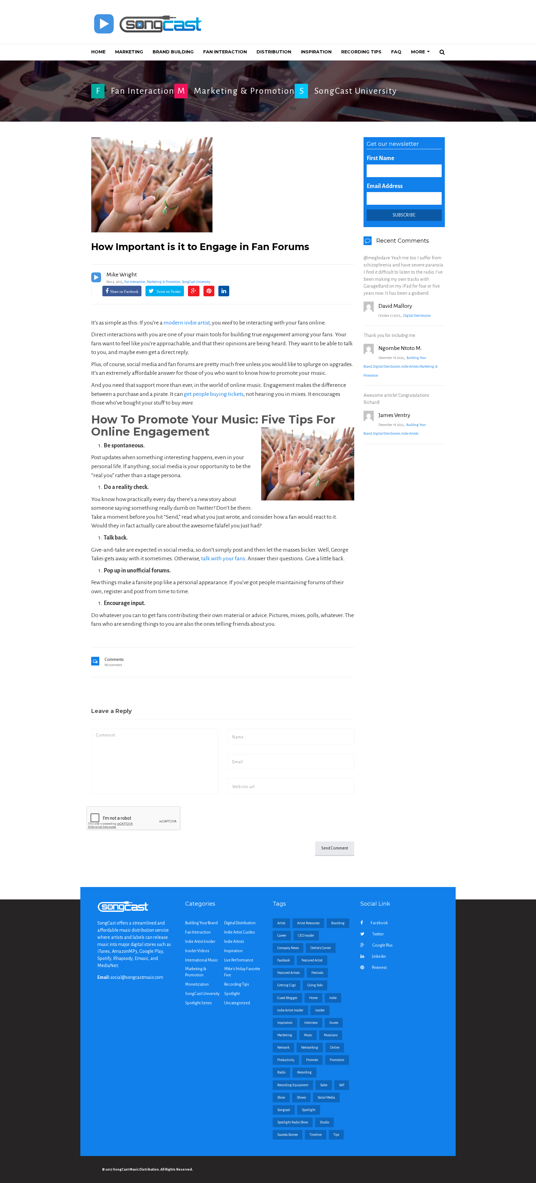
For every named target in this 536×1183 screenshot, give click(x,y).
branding (338, 923)
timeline (316, 1134)
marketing (284, 1035)
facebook (283, 960)
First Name (380, 158)
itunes (333, 1022)
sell (341, 1085)
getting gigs (286, 985)
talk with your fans (223, 558)
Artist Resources (308, 923)
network (283, 1047)
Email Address (385, 186)
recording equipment (292, 1085)
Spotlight (232, 994)
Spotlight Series (198, 1003)
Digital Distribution (417, 315)
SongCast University (355, 91)
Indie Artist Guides (239, 932)
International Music (201, 960)
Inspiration (233, 951)
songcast (283, 1110)
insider (320, 1010)
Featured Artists (288, 973)
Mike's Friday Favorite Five (242, 972)
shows (301, 1097)
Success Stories (287, 1134)
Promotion (337, 1060)
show (281, 1097)
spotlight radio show (292, 1122)
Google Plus (382, 945)
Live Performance (238, 960)
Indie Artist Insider (200, 941)
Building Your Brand (201, 923)
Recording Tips (236, 984)
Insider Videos (197, 951)
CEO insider (306, 935)
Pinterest (379, 968)
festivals (317, 973)
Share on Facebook (124, 292)
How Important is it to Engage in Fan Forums (200, 247)
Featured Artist (312, 960)
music (308, 1035)
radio (281, 1072)
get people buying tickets (213, 394)
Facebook (379, 923)
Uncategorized (237, 1003)
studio (324, 1122)
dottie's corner (320, 948)
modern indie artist (186, 323)
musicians (330, 1035)
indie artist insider (290, 1010)
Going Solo (315, 985)
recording (304, 1072)
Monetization (197, 984)
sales (323, 1085)
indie (333, 998)
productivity (285, 1060)
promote (312, 1060)
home (313, 998)
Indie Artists (409, 366)
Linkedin (379, 956)
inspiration (285, 1022)
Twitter (378, 934)
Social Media (326, 1097)
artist (281, 923)
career (281, 935)
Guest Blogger (287, 998)
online (334, 1047)
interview (311, 1022)
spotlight (308, 1110)
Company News (288, 948)
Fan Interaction (142, 91)
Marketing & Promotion (244, 91)
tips (336, 1134)
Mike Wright (121, 274)
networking (309, 1047)
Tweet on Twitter (168, 292)
